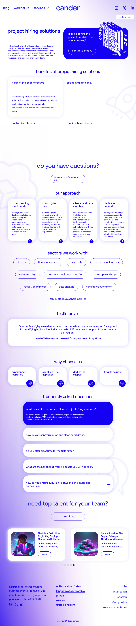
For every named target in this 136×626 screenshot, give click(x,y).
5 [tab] (74, 565)
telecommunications (106, 262)
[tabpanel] (68, 332)
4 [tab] (71, 565)
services (39, 8)
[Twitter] (124, 7)
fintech (21, 262)
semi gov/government (99, 286)
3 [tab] (68, 565)
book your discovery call (66, 179)
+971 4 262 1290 (31, 599)
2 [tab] (65, 565)
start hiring (68, 516)
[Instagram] (116, 7)
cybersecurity (27, 274)
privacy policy (119, 602)
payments (76, 262)
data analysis (66, 286)
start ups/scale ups (106, 274)
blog (6, 8)
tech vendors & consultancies (65, 274)
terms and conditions (114, 607)
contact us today (82, 50)
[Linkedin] (132, 7)
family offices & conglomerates (68, 298)
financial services (48, 262)
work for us (21, 8)
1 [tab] (62, 565)
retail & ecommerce (35, 286)
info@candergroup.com (32, 595)
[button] (47, 7)
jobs (124, 586)
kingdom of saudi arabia (70, 591)
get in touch (119, 591)
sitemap (122, 596)
